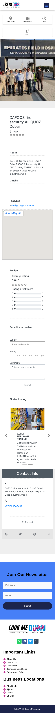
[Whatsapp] (19, 644)
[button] (46, 5)
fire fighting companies (22, 205)
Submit (27, 385)
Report (28, 525)
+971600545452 (13, 509)
